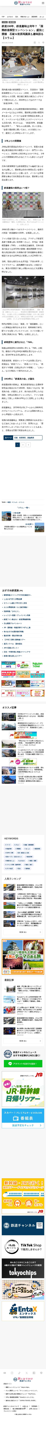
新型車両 (34, 17)
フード (8, 845)
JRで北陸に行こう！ (11, 648)
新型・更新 (33, 860)
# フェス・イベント (18, 502)
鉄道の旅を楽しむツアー (13, 656)
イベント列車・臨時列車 (13, 864)
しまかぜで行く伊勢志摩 (13, 599)
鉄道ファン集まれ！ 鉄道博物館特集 (17, 619)
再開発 (19, 848)
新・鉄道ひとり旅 (23, 852)
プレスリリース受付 (10, 1411)
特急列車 (9, 848)
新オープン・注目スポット (14, 856)
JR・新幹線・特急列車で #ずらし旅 (17, 627)
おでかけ (10, 17)
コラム (4, 22)
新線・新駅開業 (29, 845)
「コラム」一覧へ (23, 508)
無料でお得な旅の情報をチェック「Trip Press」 (21, 1394)
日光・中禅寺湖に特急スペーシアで (17, 652)
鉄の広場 (12, 22)
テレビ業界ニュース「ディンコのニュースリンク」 (22, 1390)
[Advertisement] (23, 475)
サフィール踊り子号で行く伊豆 (15, 603)
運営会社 (6, 1409)
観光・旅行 (29, 864)
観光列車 (29, 856)
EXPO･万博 (9, 852)
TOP (3, 17)
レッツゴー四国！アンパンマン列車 (17, 615)
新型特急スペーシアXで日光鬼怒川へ (17, 595)
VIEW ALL (23, 932)
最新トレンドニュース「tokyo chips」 (18, 1387)
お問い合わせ (33, 1409)
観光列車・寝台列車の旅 (13, 636)
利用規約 (34, 1406)
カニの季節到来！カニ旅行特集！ (16, 607)
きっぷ (42, 17)
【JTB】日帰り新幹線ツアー (14, 640)
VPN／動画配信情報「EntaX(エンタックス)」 (20, 1397)
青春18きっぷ (25, 17)
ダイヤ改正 (9, 868)
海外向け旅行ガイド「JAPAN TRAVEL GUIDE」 (21, 1400)
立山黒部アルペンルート (13, 623)
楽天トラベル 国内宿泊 (13, 644)
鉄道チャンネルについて (11, 1406)
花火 (16, 17)
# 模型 (9, 502)
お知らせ (25, 1406)
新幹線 (28, 868)
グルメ (17, 845)
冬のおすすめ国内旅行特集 (14, 632)
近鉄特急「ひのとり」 (12, 611)
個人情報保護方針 (18, 1409)
